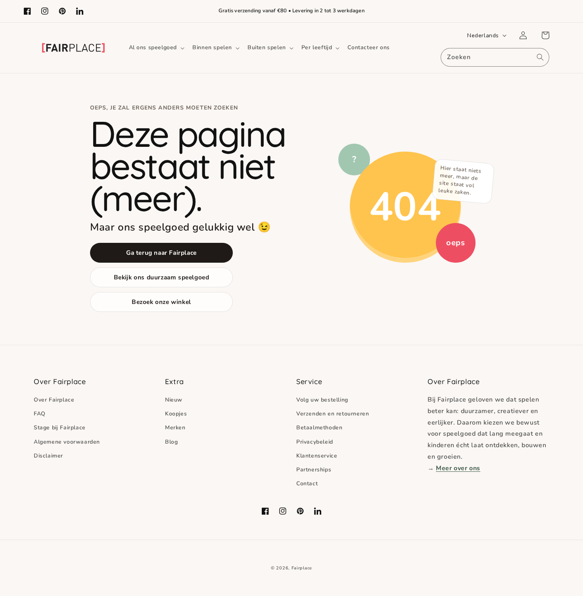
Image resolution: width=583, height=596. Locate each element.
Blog (171, 442)
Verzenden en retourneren (332, 413)
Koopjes (176, 413)
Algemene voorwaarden (67, 442)
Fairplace (302, 568)
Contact (307, 483)
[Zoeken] (540, 57)
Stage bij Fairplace (60, 427)
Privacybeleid (314, 442)
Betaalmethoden (319, 427)
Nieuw (173, 400)
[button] (156, 47)
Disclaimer (48, 455)
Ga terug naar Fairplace (161, 252)
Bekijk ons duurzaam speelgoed (161, 277)
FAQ (40, 413)
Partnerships (313, 469)
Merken (175, 427)
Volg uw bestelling (322, 400)
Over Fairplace (54, 400)
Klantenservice (316, 455)
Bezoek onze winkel (161, 302)
